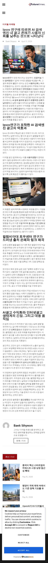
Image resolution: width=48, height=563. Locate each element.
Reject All (23, 542)
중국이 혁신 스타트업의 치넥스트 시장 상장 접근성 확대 (33, 468)
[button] (3, 4)
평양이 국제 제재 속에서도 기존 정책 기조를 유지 (33, 488)
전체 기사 (21, 440)
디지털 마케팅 (9, 24)
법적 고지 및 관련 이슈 (30, 384)
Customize (23, 534)
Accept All (24, 550)
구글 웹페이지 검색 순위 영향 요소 (25, 362)
